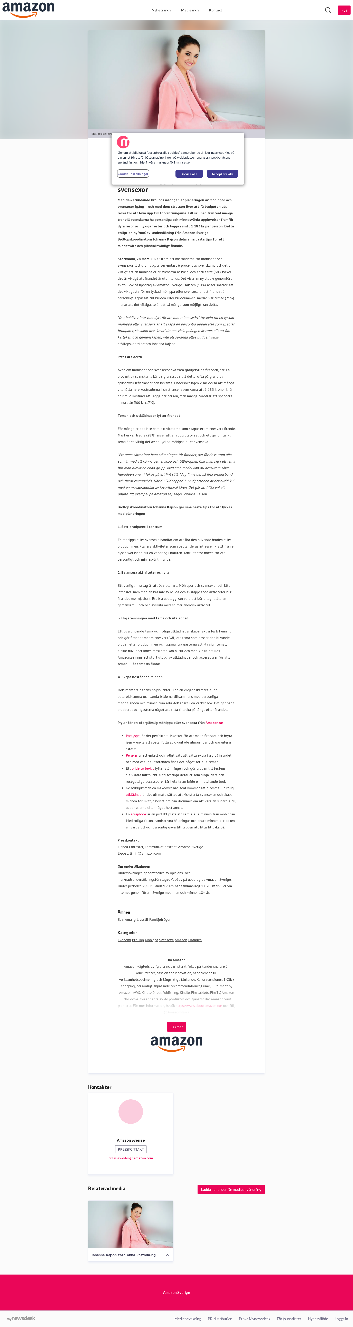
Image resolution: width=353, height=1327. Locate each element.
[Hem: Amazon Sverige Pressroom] (28, 10)
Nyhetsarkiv (161, 10)
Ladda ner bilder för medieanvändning (231, 1189)
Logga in (341, 1318)
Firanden (195, 939)
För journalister (289, 1318)
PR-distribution (220, 1318)
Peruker (131, 755)
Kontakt (215, 10)
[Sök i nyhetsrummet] (328, 10)
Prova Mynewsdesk (254, 1318)
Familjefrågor (160, 919)
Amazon (181, 939)
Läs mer (176, 1027)
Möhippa (151, 939)
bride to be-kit (143, 768)
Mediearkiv (190, 10)
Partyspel (133, 735)
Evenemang (127, 919)
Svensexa (166, 939)
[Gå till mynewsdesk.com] (21, 1319)
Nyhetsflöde (318, 1318)
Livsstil (142, 919)
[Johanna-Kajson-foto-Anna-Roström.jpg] (130, 1224)
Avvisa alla (189, 174)
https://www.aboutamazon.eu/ (199, 1005)
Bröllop (138, 939)
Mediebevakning (187, 1318)
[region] (178, 159)
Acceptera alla (222, 174)
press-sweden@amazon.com (130, 1158)
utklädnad (134, 794)
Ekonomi (124, 939)
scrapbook (138, 814)
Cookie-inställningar (133, 174)
